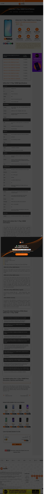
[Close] (42, 235)
